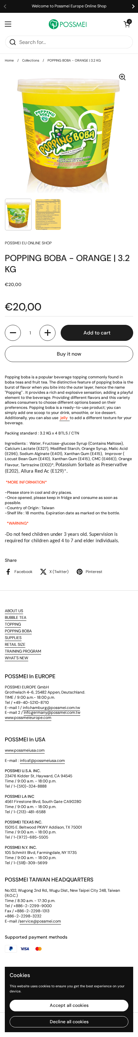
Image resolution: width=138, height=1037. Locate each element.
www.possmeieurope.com (28, 717)
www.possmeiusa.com (25, 750)
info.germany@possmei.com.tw (52, 712)
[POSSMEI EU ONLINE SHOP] (67, 24)
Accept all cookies (69, 1005)
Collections (30, 60)
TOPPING (13, 624)
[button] (126, 24)
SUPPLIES (13, 637)
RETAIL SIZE (15, 644)
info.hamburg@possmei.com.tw (51, 707)
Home (9, 60)
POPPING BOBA (18, 631)
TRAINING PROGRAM (23, 651)
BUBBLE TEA (15, 617)
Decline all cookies (69, 1021)
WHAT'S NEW (16, 658)
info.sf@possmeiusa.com (42, 760)
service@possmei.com (40, 921)
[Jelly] (59, 418)
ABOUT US (14, 610)
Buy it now (69, 353)
